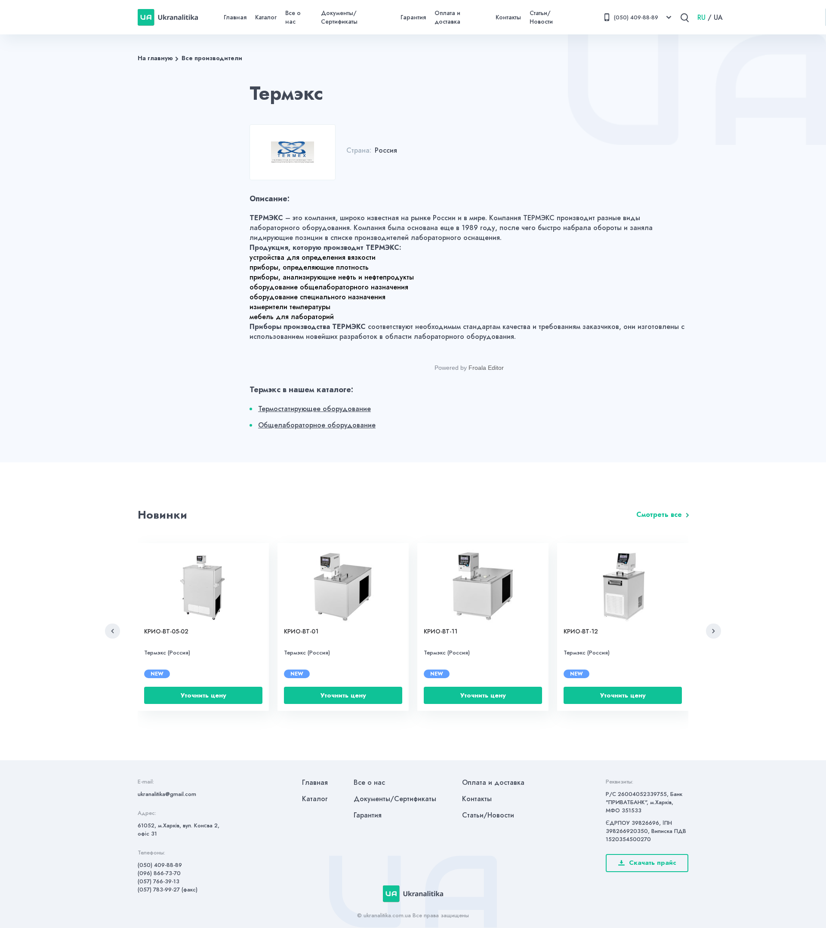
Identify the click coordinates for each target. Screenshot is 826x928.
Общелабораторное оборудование (317, 425)
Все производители (212, 58)
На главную (155, 58)
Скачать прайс (652, 862)
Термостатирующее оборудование (314, 409)
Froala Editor (486, 367)
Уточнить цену (203, 695)
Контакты (508, 17)
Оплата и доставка (447, 17)
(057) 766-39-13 (158, 881)
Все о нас (293, 17)
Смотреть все (659, 514)
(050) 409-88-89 (160, 865)
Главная (235, 17)
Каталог (266, 17)
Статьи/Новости (541, 17)
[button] (112, 631)
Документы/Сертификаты (339, 17)
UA (718, 17)
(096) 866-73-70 (159, 873)
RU (701, 17)
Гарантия (413, 17)
